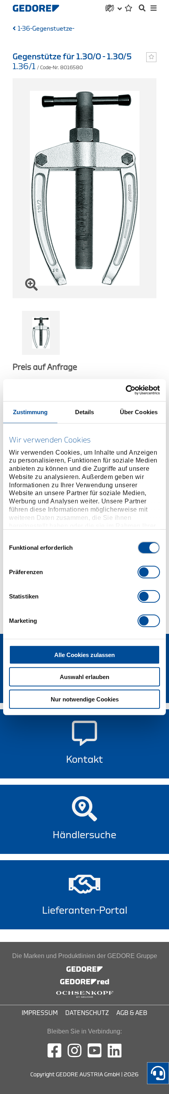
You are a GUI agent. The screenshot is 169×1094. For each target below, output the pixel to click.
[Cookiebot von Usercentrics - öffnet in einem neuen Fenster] (125, 390)
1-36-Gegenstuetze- (46, 29)
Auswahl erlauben (84, 677)
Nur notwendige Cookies (85, 699)
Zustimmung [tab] (30, 411)
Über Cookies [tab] (139, 411)
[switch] (149, 571)
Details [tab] (84, 411)
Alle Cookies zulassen (84, 654)
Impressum (40, 1013)
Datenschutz (87, 1013)
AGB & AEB (131, 1013)
